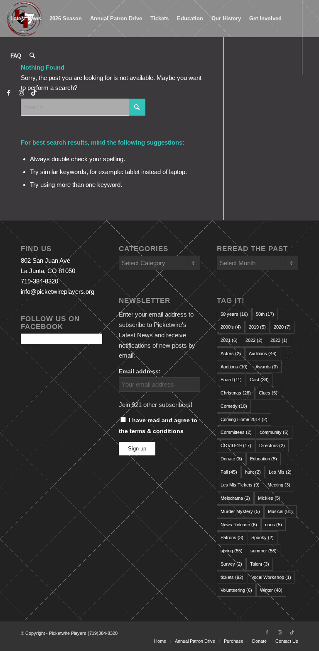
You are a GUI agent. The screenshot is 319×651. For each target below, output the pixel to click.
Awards (266, 366)
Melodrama (235, 498)
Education (263, 458)
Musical (280, 511)
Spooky (262, 537)
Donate (231, 458)
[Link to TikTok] (33, 93)
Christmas (236, 392)
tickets (232, 577)
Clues (268, 392)
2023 (278, 340)
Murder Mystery (240, 511)
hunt (253, 471)
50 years (234, 314)
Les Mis (280, 471)
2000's (231, 326)
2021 (229, 340)
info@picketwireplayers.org (57, 291)
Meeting (278, 484)
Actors (231, 353)
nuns (273, 524)
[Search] (32, 56)
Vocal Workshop (271, 577)
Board (231, 379)
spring (232, 550)
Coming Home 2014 (244, 419)
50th (265, 314)
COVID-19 (236, 445)
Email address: (140, 371)
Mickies (269, 498)
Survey (231, 563)
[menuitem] (25, 18)
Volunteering (236, 590)
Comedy (234, 406)
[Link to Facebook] (8, 93)
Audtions (234, 366)
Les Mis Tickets (240, 484)
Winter (271, 590)
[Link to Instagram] (21, 93)
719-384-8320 (39, 281)
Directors (272, 445)
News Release (239, 524)
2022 (254, 340)
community (274, 432)
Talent (259, 563)
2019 (257, 326)
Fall (229, 471)
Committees (236, 432)
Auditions (263, 353)
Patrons (232, 537)
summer (263, 550)
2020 (282, 326)
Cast (259, 379)
